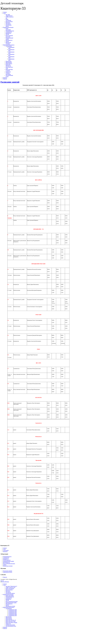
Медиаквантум (6, 562)
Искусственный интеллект (9, 563)
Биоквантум (5, 558)
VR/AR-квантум (6, 560)
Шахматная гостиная (7, 565)
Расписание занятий (10, 82)
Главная (5, 548)
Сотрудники (6, 550)
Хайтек (4, 564)
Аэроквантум (6, 557)
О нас (4, 549)
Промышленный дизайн (8, 561)
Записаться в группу (7, 572)
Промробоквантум (7, 556)
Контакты (5, 551)
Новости (5, 577)
